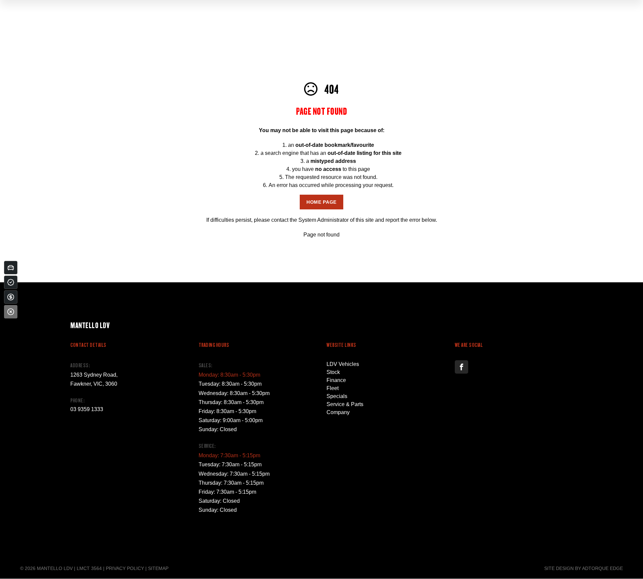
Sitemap (158, 568)
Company (338, 412)
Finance (336, 380)
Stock (333, 372)
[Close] (10, 311)
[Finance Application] (10, 297)
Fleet (333, 388)
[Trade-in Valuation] (10, 267)
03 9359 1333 (86, 409)
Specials (337, 396)
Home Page (321, 202)
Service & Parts (345, 404)
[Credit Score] (10, 282)
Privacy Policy (125, 568)
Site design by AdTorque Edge (583, 568)
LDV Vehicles (343, 364)
